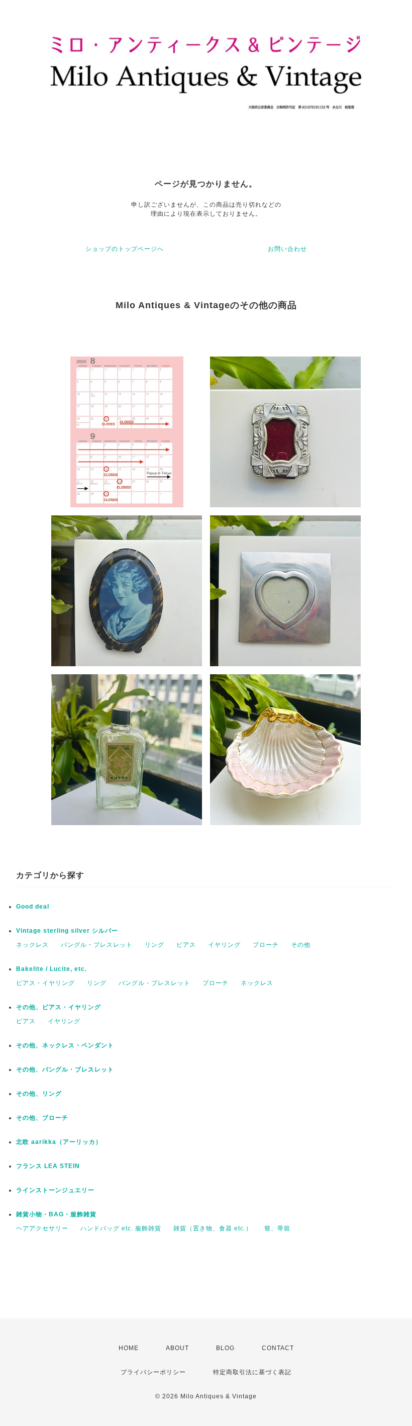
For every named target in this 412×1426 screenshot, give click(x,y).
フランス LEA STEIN (48, 1166)
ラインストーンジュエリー (55, 1190)
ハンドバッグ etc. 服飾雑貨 (120, 1228)
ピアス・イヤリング (45, 983)
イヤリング (224, 944)
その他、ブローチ (42, 1117)
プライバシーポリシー (153, 1372)
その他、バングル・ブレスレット (65, 1069)
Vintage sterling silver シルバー (67, 930)
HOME (129, 1348)
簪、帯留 (277, 1228)
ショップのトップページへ (124, 248)
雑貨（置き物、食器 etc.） (212, 1228)
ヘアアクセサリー (42, 1228)
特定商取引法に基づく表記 (252, 1372)
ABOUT (177, 1348)
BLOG (225, 1348)
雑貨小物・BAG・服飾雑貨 (56, 1214)
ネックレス (32, 944)
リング (154, 944)
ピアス (186, 944)
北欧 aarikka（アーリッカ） (59, 1141)
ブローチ (266, 944)
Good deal (32, 906)
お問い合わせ (287, 248)
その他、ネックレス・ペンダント (65, 1045)
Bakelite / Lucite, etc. (51, 968)
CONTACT (278, 1348)
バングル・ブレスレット (97, 944)
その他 (301, 944)
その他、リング (39, 1093)
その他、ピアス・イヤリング (58, 1007)
